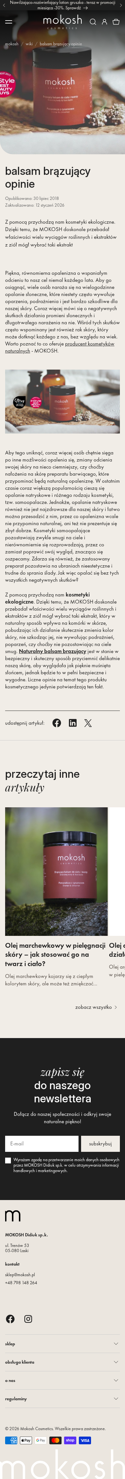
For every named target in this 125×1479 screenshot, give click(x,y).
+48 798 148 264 (21, 1283)
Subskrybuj (100, 1143)
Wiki (29, 44)
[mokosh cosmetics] (62, 21)
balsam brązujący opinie (61, 44)
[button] (93, 22)
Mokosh (12, 44)
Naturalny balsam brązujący (52, 651)
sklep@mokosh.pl (20, 1274)
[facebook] (10, 1318)
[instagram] (28, 1318)
